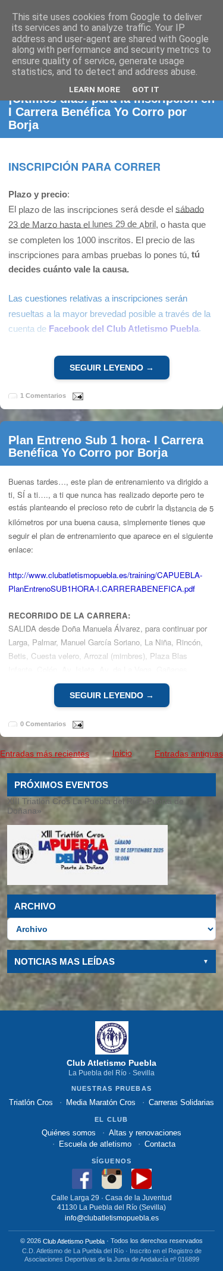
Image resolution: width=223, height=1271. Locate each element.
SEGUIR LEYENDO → (112, 367)
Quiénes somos (69, 1132)
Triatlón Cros (31, 1102)
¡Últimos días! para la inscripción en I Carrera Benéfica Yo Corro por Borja (111, 111)
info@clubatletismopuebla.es (112, 1217)
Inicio (122, 753)
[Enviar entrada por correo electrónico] (75, 396)
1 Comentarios (43, 395)
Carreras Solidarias (181, 1102)
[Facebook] (82, 1178)
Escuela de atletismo (95, 1144)
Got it (145, 89)
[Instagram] (111, 1178)
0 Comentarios (43, 723)
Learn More (94, 89)
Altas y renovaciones (145, 1132)
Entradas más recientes (44, 753)
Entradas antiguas (189, 753)
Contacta (160, 1144)
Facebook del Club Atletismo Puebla (124, 329)
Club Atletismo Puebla (74, 1241)
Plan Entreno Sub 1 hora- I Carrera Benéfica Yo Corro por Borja (105, 446)
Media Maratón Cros (101, 1102)
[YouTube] (141, 1178)
